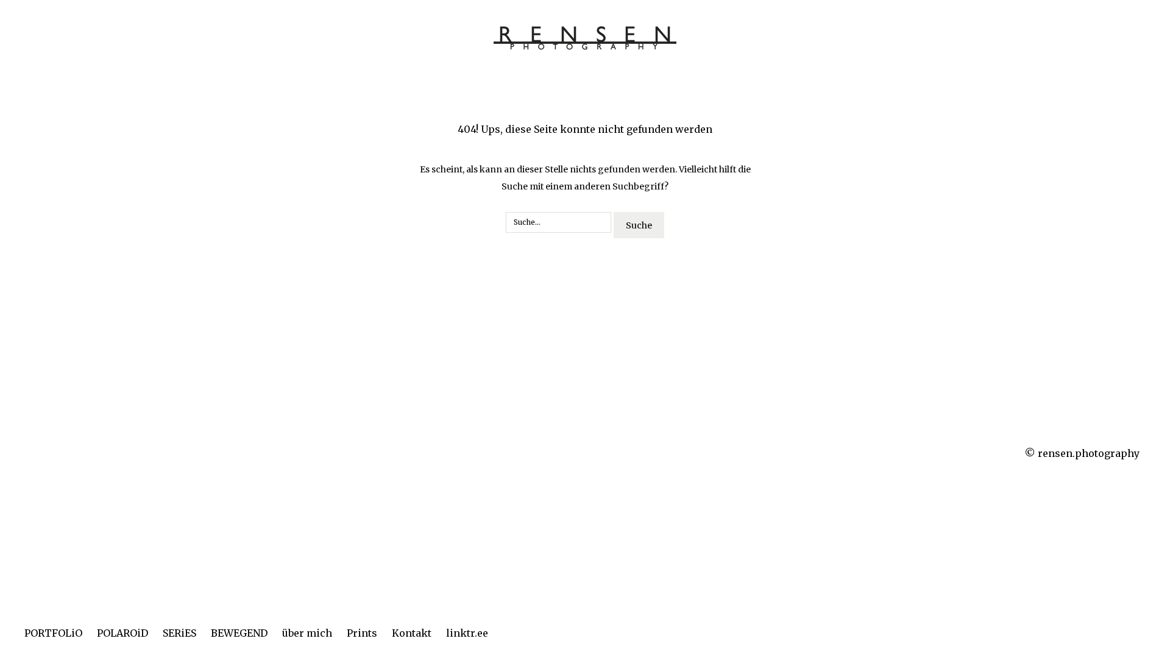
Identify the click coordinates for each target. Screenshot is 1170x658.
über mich (307, 633)
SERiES (179, 633)
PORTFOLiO (53, 633)
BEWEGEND (239, 633)
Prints (362, 633)
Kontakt (411, 633)
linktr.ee (467, 633)
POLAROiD (122, 633)
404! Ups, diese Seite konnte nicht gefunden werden (585, 129)
